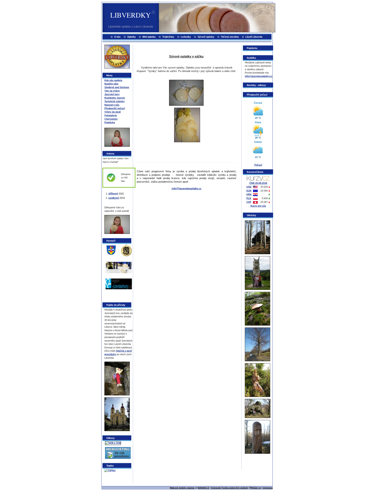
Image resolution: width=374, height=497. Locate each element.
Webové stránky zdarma (182, 488)
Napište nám (111, 84)
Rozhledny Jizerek (114, 98)
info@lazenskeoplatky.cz (258, 76)
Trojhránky (168, 37)
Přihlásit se (255, 488)
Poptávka (109, 122)
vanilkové (113, 198)
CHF (248, 202)
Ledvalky (186, 37)
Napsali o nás (111, 105)
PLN (248, 198)
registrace (268, 488)
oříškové (113, 193)
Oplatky (131, 37)
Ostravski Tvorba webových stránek (229, 488)
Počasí (258, 165)
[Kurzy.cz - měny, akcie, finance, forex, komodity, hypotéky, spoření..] (258, 178)
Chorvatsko (110, 119)
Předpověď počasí (114, 108)
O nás (117, 37)
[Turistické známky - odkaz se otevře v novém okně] (126, 249)
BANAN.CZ (203, 488)
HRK (249, 194)
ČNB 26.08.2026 (258, 183)
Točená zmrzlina (230, 37)
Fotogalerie (110, 115)
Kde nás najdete (113, 80)
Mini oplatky (149, 37)
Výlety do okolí (112, 112)
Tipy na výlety (112, 91)
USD (248, 186)
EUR (248, 190)
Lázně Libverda (253, 37)
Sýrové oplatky (206, 37)
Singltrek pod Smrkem (116, 87)
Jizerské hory (112, 94)
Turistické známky (114, 101)
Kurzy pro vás (258, 206)
